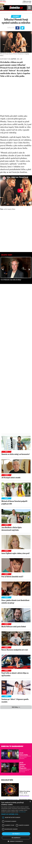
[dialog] (16, 822)
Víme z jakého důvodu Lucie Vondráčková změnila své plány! (15, 602)
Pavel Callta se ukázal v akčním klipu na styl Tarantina (15, 674)
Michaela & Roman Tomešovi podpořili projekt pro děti (14, 502)
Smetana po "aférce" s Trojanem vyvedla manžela (15, 700)
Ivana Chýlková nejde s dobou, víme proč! (15, 553)
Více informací (22, 812)
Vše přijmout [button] (16, 833)
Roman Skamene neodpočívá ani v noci (14, 650)
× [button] (30, 801)
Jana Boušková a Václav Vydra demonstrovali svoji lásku (11, 529)
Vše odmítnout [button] (16, 837)
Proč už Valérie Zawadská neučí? (12, 577)
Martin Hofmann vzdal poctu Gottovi (13, 627)
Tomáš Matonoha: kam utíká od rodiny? (11, 280)
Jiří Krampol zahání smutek (10, 478)
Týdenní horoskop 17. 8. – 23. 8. (24, 792)
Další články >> (16, 707)
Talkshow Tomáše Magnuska (22, 765)
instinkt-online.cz (24, 795)
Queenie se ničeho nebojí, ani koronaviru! (15, 454)
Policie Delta (23, 754)
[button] (16, 814)
